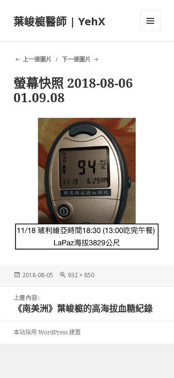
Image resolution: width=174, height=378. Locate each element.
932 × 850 (81, 275)
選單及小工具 (150, 21)
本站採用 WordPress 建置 (47, 332)
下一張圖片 (76, 59)
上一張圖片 (37, 59)
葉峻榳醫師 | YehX (59, 21)
